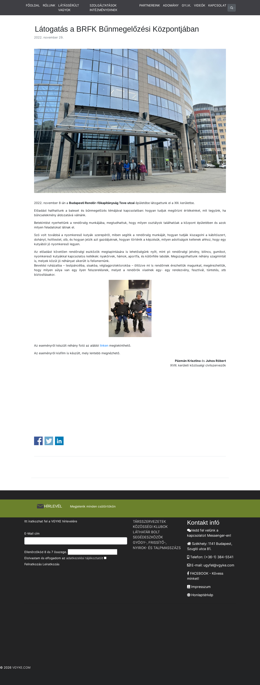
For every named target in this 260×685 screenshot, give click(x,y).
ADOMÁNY (171, 5)
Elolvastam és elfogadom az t (63, 558)
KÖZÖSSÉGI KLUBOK (150, 526)
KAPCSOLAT (217, 5)
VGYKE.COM (21, 667)
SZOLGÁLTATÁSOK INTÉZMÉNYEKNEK (103, 7)
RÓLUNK (49, 5)
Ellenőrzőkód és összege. (45, 552)
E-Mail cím (32, 533)
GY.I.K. (186, 5)
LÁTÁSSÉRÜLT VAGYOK (68, 7)
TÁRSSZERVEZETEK (149, 521)
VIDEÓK (199, 5)
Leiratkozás (51, 564)
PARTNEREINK (149, 5)
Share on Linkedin (59, 441)
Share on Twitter (49, 441)
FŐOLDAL (33, 5)
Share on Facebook (38, 441)
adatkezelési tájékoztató (84, 558)
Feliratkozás (33, 564)
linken (104, 345)
